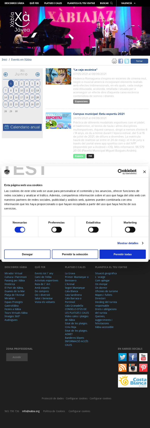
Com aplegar (102, 280)
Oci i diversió (42, 295)
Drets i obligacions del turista (106, 310)
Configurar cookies (77, 398)
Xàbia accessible (104, 327)
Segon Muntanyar (75, 287)
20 (37, 97)
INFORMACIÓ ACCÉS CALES (76, 343)
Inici (4, 60)
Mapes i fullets (103, 295)
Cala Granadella (74, 305)
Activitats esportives (46, 280)
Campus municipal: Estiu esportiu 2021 (99, 114)
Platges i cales (53, 3)
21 (5, 104)
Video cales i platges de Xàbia (76, 318)
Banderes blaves (74, 337)
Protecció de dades (53, 398)
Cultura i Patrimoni (16, 277)
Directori (100, 298)
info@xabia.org (31, 411)
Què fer (34, 3)
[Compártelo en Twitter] (126, 60)
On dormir (101, 287)
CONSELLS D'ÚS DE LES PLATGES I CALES (77, 310)
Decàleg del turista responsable (106, 303)
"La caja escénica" (85, 70)
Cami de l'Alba (43, 277)
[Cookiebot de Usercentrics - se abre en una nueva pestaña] (120, 172)
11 (27, 90)
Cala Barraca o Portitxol (73, 300)
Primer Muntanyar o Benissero (77, 278)
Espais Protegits (14, 302)
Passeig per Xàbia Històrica (15, 282)
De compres (42, 291)
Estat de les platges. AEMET (76, 332)
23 (16, 104)
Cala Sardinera (73, 295)
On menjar (101, 284)
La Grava (70, 273)
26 (32, 104)
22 (11, 104)
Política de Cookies (54, 411)
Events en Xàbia (21, 60)
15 (11, 97)
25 (27, 104)
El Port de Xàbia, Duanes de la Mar (15, 289)
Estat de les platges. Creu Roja (76, 325)
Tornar (139, 61)
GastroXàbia (11, 305)
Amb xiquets (42, 287)
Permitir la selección (75, 254)
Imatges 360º (12, 316)
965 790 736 (12, 411)
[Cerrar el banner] (144, 172)
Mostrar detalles (127, 243)
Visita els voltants (45, 302)
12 (32, 90)
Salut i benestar (44, 298)
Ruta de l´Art (42, 284)
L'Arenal (69, 284)
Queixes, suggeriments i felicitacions (103, 319)
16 (16, 97)
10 (21, 90)
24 (21, 104)
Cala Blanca (71, 291)
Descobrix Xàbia (14, 3)
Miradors (10, 298)
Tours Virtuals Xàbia (16, 312)
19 (32, 97)
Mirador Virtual (13, 273)
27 (37, 104)
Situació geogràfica (106, 273)
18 (27, 97)
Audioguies (11, 320)
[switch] (56, 230)
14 (5, 97)
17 (21, 97)
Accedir (17, 357)
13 (37, 90)
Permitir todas (123, 254)
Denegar (27, 254)
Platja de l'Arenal (14, 295)
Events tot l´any (44, 273)
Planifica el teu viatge (81, 3)
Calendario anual (25, 127)
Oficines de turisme (106, 291)
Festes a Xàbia (13, 309)
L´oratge (100, 277)
